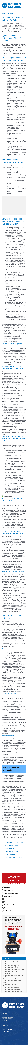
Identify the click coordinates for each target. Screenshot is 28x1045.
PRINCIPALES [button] (7, 958)
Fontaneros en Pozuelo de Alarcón (12, 981)
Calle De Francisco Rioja (12, 851)
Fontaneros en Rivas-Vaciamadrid (10, 985)
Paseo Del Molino (10, 854)
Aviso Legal (5, 1020)
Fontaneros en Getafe (10, 968)
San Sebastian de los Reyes (12, 979)
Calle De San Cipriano (11, 845)
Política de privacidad (7, 1017)
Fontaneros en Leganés (11, 966)
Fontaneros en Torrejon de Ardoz (14, 969)
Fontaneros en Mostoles (11, 962)
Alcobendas (7, 973)
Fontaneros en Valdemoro (12, 990)
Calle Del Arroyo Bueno (11, 839)
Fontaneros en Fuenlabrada (12, 964)
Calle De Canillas (10, 848)
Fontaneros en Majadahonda (12, 991)
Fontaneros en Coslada (11, 988)
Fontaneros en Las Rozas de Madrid (13, 976)
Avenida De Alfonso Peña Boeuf (14, 842)
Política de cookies (7, 1018)
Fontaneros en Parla (10, 971)
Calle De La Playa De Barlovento (14, 857)
